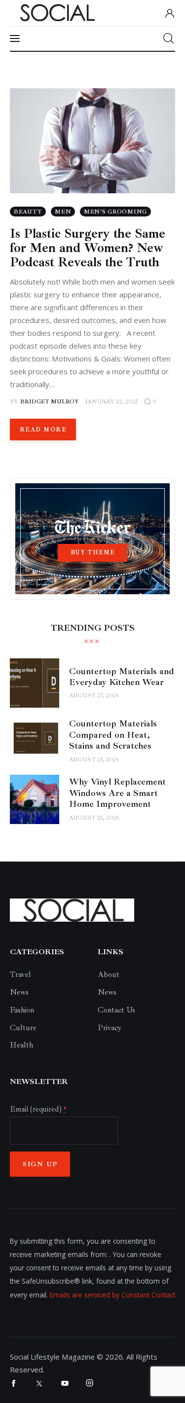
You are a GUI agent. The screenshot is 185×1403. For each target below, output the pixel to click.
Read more (43, 429)
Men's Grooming (115, 212)
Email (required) (38, 1109)
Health (21, 1045)
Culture (23, 1028)
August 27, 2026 (94, 695)
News (19, 992)
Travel (20, 974)
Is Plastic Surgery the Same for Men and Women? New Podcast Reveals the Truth (87, 247)
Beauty (28, 212)
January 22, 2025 (111, 401)
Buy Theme (93, 552)
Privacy (109, 1028)
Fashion (22, 1010)
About (108, 974)
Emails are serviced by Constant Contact (112, 1294)
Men (63, 212)
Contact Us (116, 1010)
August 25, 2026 (94, 759)
